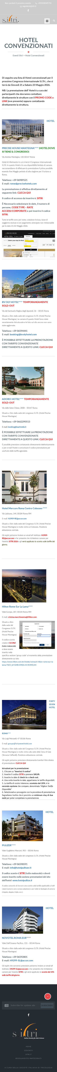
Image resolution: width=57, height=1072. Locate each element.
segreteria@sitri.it (29, 6)
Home (28, 1046)
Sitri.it (28, 1054)
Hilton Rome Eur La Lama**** (17, 607)
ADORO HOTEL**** (12, 399)
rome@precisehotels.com (23, 184)
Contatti (28, 1050)
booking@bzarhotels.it (17, 427)
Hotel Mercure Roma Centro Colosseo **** (24, 508)
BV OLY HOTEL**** (12, 302)
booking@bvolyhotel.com (23, 334)
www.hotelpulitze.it (22, 880)
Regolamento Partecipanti (29, 1058)
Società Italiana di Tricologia (35, 1067)
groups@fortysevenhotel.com (20, 744)
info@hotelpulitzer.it (20, 868)
